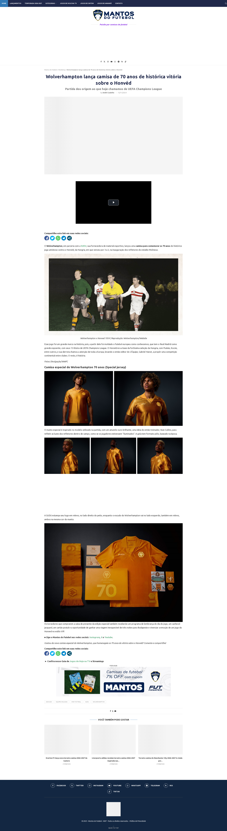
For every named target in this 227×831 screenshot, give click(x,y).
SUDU (83, 246)
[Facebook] (101, 61)
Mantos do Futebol (50, 70)
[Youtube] (111, 61)
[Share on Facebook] (110, 711)
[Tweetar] (52, 238)
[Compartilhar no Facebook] (46, 238)
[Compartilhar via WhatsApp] (58, 238)
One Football (76, 702)
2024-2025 (49, 702)
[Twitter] (104, 61)
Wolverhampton (99, 702)
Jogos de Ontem (87, 3)
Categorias (50, 3)
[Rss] (122, 61)
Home (4, 3)
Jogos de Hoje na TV (68, 3)
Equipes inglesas (61, 702)
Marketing (61, 70)
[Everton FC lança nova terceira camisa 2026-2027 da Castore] (66, 739)
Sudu (87, 702)
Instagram (94, 637)
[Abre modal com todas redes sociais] (69, 238)
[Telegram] (118, 61)
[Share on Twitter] (113, 711)
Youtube (108, 637)
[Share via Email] (115, 711)
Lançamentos (15, 3)
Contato (118, 3)
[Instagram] (108, 61)
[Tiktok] (125, 61)
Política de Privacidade (137, 821)
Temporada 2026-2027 (33, 3)
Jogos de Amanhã (104, 3)
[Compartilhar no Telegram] (63, 238)
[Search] (226, 3)
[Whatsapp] (115, 61)
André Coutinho (108, 93)
